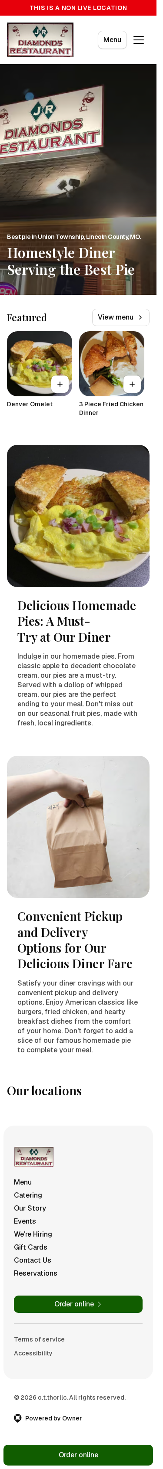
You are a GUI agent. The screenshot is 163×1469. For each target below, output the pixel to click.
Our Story (30, 1208)
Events (25, 1221)
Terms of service (39, 1339)
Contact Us (32, 1260)
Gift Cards (30, 1247)
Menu (112, 39)
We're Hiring (33, 1234)
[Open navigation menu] (138, 40)
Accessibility (33, 1353)
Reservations (35, 1273)
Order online (78, 1454)
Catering (28, 1195)
